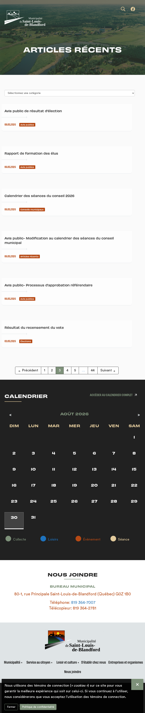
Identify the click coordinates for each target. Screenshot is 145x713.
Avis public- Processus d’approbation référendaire (49, 285)
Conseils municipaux (32, 209)
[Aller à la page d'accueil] (49, 18)
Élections (25, 341)
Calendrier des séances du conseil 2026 (39, 195)
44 (93, 370)
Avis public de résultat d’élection (33, 111)
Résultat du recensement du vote (34, 327)
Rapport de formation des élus (31, 153)
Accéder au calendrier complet (111, 395)
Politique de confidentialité (38, 707)
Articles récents (29, 256)
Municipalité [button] (12, 662)
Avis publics (27, 124)
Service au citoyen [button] (38, 662)
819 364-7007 (83, 603)
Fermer (11, 707)
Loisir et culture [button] (66, 662)
